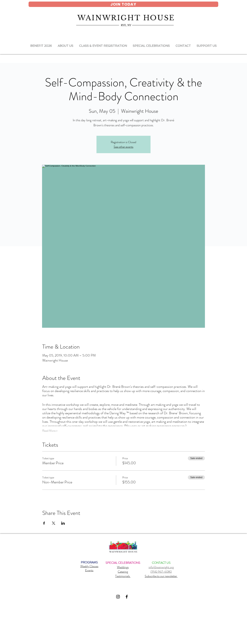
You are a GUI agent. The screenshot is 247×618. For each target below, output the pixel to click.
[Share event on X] (53, 523)
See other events (123, 146)
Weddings (123, 567)
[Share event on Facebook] (44, 523)
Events (89, 570)
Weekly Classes (89, 566)
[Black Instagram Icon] (118, 596)
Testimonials (122, 576)
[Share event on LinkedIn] (63, 523)
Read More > (50, 431)
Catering (123, 571)
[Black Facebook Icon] (126, 596)
